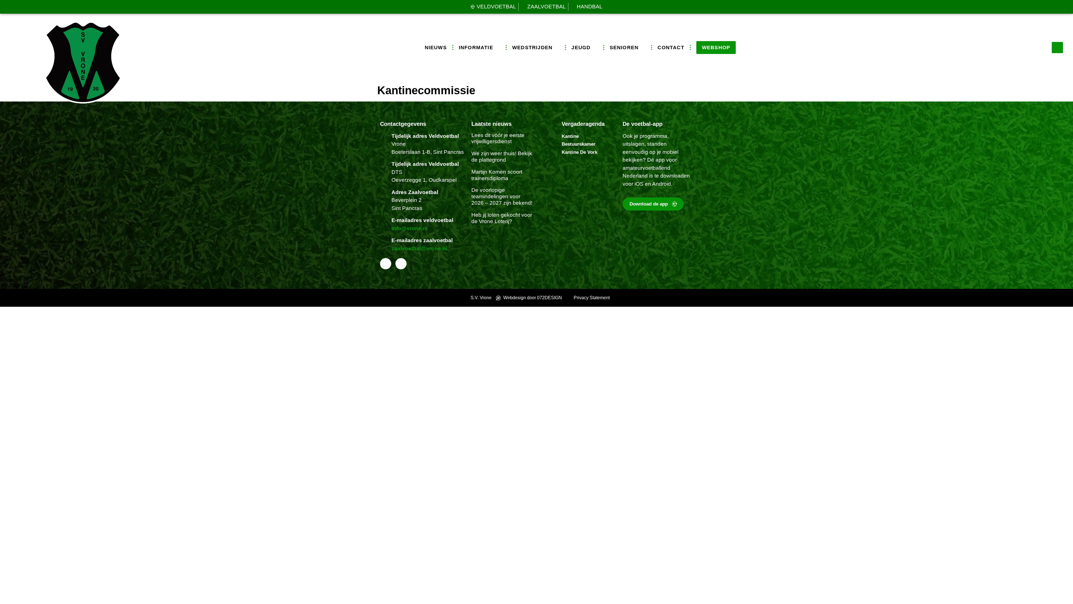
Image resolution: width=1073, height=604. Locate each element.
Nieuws (436, 47)
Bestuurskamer (578, 144)
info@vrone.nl (409, 228)
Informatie (476, 47)
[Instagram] (401, 263)
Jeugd (580, 47)
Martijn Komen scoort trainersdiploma (496, 175)
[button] (1057, 47)
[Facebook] (385, 263)
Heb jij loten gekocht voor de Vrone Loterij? (501, 218)
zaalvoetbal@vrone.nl (419, 248)
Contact (670, 47)
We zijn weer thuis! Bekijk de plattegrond (501, 156)
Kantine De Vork (579, 152)
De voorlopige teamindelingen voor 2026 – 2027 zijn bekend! (501, 196)
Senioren (624, 47)
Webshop (716, 47)
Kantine (570, 136)
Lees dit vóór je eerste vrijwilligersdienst (497, 138)
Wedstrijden (532, 47)
